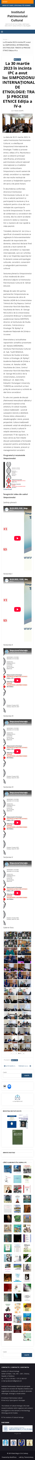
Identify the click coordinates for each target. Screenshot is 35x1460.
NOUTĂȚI (17, 59)
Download (7, 489)
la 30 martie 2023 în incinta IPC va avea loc (11, 1066)
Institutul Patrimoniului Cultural (17, 16)
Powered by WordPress (9, 1457)
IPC (22, 111)
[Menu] (2, 32)
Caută (5, 1072)
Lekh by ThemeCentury (26, 1457)
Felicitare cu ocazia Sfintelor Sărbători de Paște (24, 1066)
